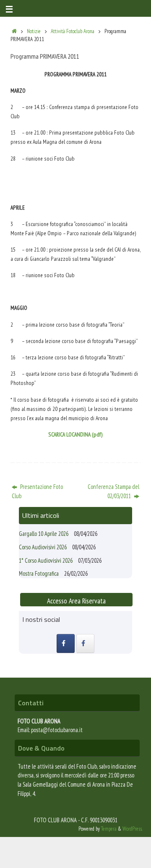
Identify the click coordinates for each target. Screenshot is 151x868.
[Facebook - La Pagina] (85, 643)
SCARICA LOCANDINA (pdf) (75, 434)
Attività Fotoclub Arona (72, 31)
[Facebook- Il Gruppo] (66, 643)
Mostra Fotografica (39, 573)
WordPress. (132, 828)
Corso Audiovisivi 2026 (43, 547)
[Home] (14, 31)
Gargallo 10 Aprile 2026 (43, 534)
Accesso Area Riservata (76, 601)
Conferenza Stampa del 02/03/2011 (113, 491)
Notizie (34, 31)
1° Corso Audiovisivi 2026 (46, 560)
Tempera (109, 828)
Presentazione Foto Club (37, 491)
